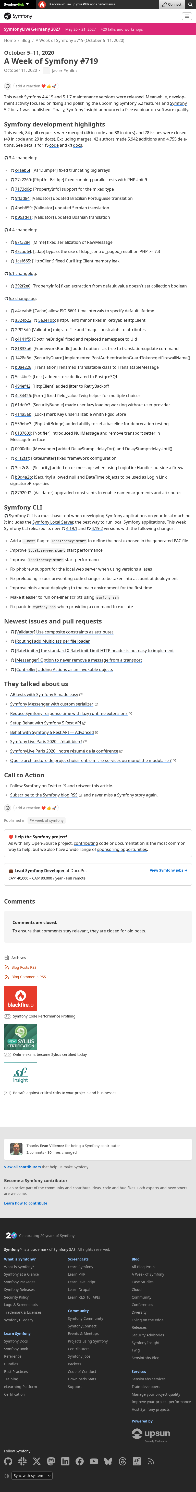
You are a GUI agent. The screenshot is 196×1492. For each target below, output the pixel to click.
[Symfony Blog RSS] (151, 1461)
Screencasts (78, 1259)
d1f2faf (22, 458)
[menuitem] (34, 1267)
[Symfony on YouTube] (94, 1461)
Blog (25, 40)
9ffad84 (22, 198)
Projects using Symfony (88, 1341)
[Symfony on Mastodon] (51, 1461)
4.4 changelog (22, 230)
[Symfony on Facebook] (80, 1461)
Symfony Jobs (79, 1356)
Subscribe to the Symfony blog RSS (44, 795)
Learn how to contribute (25, 1203)
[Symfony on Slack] (22, 1461)
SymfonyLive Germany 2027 (32, 29)
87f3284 (22, 242)
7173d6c (23, 189)
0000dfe (23, 449)
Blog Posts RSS (23, 967)
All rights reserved (93, 1249)
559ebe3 (23, 423)
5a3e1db (46, 320)
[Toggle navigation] (187, 16)
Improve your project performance (161, 1401)
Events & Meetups (83, 1333)
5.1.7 (67, 97)
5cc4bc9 (23, 376)
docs (77, 145)
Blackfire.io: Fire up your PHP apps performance (81, 4)
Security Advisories (148, 1335)
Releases (139, 1327)
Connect (174, 4)
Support (75, 1386)
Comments (19, 901)
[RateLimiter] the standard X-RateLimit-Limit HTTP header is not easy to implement (94, 650)
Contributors (79, 1348)
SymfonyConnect (82, 1326)
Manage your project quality (156, 1394)
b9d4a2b (23, 477)
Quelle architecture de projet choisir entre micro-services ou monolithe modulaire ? (91, 760)
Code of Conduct (82, 1371)
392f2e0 (22, 286)
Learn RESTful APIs (84, 1297)
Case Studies (143, 1281)
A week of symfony (47, 820)
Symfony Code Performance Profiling (44, 1016)
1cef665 (22, 261)
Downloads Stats (82, 1379)
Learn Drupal (79, 1289)
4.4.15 (47, 97)
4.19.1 (71, 528)
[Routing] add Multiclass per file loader (52, 641)
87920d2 (23, 492)
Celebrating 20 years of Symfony (47, 1235)
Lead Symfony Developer (40, 870)
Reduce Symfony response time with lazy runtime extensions (69, 713)
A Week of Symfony (148, 1274)
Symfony (14, 4)
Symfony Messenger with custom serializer (51, 704)
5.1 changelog (22, 273)
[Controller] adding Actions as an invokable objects (64, 669)
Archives (18, 957)
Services (139, 1371)
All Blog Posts (143, 1266)
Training (11, 1379)
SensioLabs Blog (146, 1357)
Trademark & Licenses (23, 1312)
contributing (86, 843)
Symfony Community (85, 1318)
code (54, 145)
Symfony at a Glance (21, 1274)
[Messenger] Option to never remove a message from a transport (78, 660)
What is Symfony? (20, 1259)
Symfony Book (16, 1348)
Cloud (137, 1289)
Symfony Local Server (52, 522)
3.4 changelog (22, 157)
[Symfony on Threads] (122, 1461)
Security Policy (16, 1297)
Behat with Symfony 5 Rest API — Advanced (52, 732)
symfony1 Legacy (18, 1319)
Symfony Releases (19, 1289)
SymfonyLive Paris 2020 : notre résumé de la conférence (64, 751)
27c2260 (23, 179)
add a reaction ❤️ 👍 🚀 (36, 86)
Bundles (11, 1363)
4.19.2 (97, 528)
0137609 (23, 433)
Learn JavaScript (81, 1281)
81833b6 (23, 348)
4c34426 (23, 395)
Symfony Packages (19, 1281)
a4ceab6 (23, 311)
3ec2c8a (23, 467)
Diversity (139, 1312)
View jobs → (169, 870)
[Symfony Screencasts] (137, 1461)
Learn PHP (76, 1274)
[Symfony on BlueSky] (108, 1461)
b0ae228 (23, 367)
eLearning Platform (20, 1386)
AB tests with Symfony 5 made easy (44, 694)
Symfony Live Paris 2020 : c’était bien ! (46, 741)
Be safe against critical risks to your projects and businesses (64, 1092)
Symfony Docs (16, 1341)
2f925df (22, 329)
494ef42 (22, 386)
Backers (74, 1363)
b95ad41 (23, 217)
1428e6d (23, 358)
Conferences (142, 1304)
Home (10, 40)
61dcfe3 (22, 405)
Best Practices (16, 1371)
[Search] (190, 4)
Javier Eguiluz (65, 71)
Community (78, 1310)
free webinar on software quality (156, 109)
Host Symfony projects (151, 1409)
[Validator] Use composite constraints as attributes (64, 632)
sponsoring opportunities (122, 849)
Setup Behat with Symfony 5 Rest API (45, 723)
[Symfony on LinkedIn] (65, 1461)
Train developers (146, 1386)
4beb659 (23, 208)
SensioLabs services (149, 1379)
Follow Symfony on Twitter (36, 786)
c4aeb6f (22, 170)
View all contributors (22, 1166)
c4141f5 (22, 339)
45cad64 (23, 251)
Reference (12, 1356)
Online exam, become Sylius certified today (50, 1054)
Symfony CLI (21, 515)
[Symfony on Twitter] (37, 1461)
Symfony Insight (146, 1342)
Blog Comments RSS (28, 976)
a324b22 (23, 320)
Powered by (142, 1421)
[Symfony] (91, 16)
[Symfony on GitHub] (8, 1461)
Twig (136, 1350)
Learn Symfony (17, 1333)
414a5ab (23, 414)
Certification (14, 1394)
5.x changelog (22, 298)
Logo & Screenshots (21, 1304)
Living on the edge (148, 1319)
